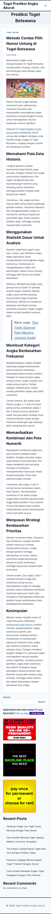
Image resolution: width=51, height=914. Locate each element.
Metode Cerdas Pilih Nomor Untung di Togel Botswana (24, 43)
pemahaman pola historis (19, 624)
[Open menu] (45, 6)
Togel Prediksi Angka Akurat (30, 905)
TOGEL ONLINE (12, 32)
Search (6, 697)
